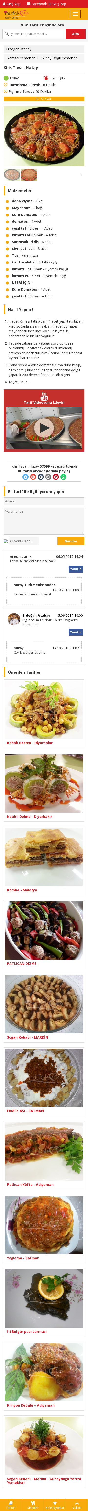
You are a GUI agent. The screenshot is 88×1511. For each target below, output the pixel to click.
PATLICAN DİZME (21, 963)
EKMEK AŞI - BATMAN (25, 1111)
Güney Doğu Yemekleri (59, 58)
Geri (12, 136)
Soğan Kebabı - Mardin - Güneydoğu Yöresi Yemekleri (44, 1481)
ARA (75, 34)
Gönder (71, 541)
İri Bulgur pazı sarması (27, 1331)
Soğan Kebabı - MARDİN (27, 1037)
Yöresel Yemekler (21, 58)
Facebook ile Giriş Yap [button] (48, 3)
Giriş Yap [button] (13, 3)
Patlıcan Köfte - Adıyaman (30, 1184)
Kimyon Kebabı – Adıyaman (31, 1405)
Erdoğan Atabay (18, 49)
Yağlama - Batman (23, 1258)
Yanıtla (75, 569)
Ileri (76, 136)
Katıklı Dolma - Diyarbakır (29, 816)
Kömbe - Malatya (22, 890)
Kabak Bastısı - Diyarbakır (30, 743)
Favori (46, 99)
